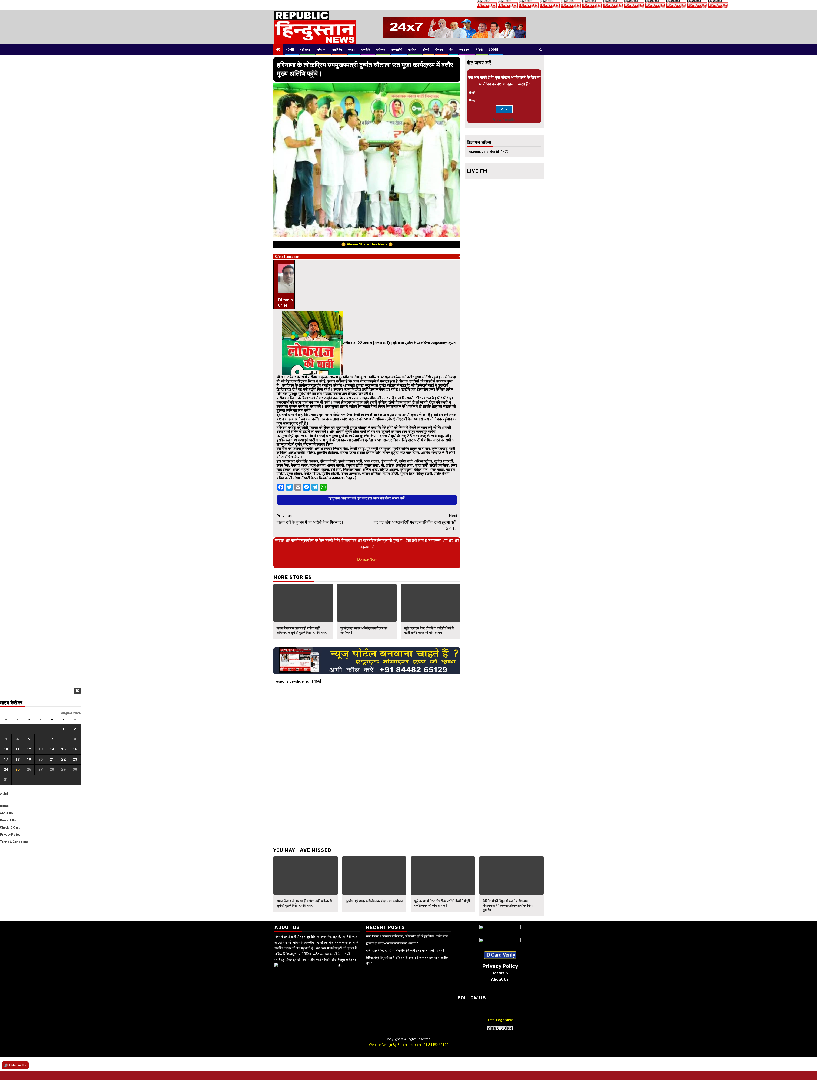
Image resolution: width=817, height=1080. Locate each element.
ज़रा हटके (464, 49)
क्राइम (351, 49)
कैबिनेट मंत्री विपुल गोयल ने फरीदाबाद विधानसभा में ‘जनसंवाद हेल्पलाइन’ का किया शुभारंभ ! (508, 905)
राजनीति (365, 49)
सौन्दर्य (426, 49)
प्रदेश (319, 49)
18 (17, 759)
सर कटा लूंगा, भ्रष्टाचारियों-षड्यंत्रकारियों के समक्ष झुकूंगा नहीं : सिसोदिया (415, 522)
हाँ (473, 93)
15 (63, 749)
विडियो (479, 49)
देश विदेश (337, 49)
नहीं (474, 100)
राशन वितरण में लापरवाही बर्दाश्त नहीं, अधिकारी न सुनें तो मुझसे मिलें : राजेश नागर (302, 630)
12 (29, 749)
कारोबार (412, 49)
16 (75, 749)
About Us (6, 813)
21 (52, 759)
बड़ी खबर (305, 49)
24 (6, 769)
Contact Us (8, 820)
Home (289, 49)
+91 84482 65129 (435, 1045)
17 (6, 759)
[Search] (540, 50)
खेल (451, 49)
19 (29, 759)
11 (17, 749)
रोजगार (439, 49)
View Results (504, 119)
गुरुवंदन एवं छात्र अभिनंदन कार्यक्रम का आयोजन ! (392, 943)
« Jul (4, 794)
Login (493, 49)
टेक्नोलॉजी (396, 49)
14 (52, 749)
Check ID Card (10, 827)
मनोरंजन (380, 49)
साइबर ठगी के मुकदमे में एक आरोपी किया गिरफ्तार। (310, 519)
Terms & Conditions (14, 841)
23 (75, 759)
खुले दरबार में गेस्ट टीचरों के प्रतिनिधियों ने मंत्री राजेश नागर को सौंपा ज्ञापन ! (429, 630)
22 (63, 759)
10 (6, 749)
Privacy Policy (10, 834)
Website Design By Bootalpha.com (395, 1045)
